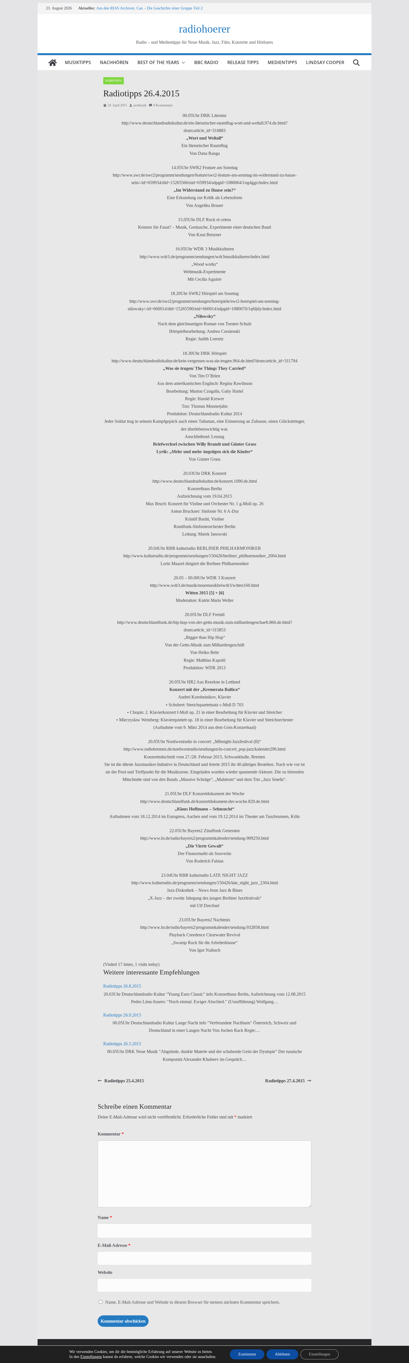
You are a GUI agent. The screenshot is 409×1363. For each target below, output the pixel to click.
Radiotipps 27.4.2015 (285, 1080)
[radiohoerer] (52, 62)
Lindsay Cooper (325, 62)
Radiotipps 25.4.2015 (124, 1080)
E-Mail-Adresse (114, 1245)
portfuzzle (140, 105)
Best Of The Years (158, 62)
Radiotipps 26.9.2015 (122, 1015)
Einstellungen (91, 1357)
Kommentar (111, 1134)
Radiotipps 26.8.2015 (122, 986)
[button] (182, 62)
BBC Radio (206, 62)
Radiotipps (113, 80)
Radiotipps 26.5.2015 (122, 1043)
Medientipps (282, 62)
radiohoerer (204, 29)
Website (105, 1272)
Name (105, 1217)
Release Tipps (243, 62)
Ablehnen (282, 1354)
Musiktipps (78, 62)
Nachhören (114, 62)
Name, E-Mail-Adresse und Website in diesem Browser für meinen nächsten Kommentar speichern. (192, 1302)
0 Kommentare (163, 105)
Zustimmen (247, 1354)
